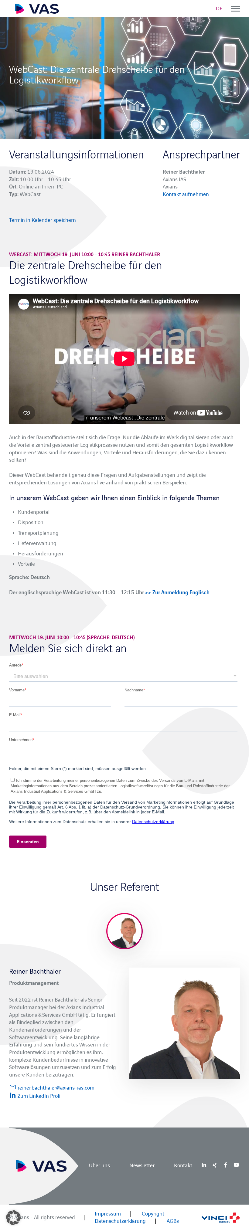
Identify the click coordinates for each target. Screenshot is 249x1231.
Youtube (236, 1164)
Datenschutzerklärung (120, 1221)
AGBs (173, 1221)
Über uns (99, 1166)
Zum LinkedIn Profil (39, 1096)
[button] (13, 1217)
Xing (214, 1164)
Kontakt (183, 1166)
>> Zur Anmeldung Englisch (177, 592)
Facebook (225, 1164)
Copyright (153, 1214)
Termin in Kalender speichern (42, 220)
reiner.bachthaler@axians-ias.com (55, 1088)
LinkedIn (204, 1164)
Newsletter (142, 1166)
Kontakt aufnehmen (186, 194)
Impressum (108, 1214)
